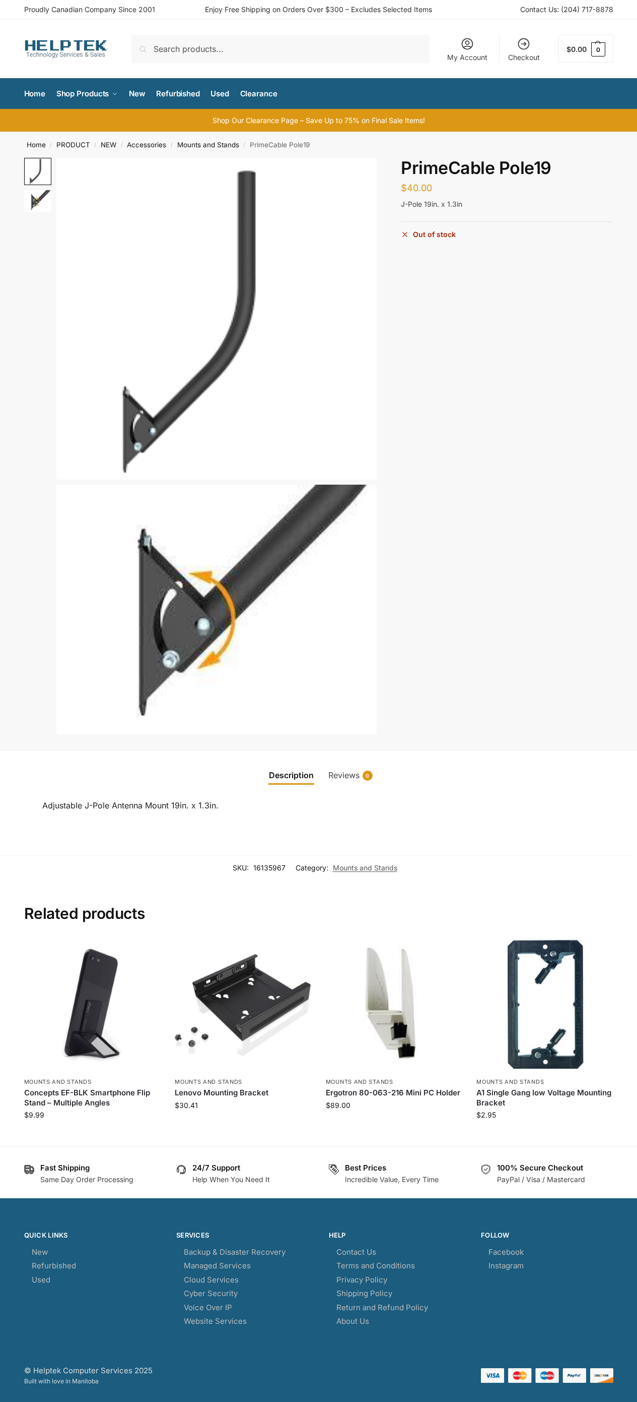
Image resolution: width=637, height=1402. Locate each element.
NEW (108, 145)
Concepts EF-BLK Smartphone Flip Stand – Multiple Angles (87, 1097)
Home (36, 145)
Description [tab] (291, 775)
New (40, 1252)
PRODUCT (73, 145)
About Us (352, 1321)
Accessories (146, 145)
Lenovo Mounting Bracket (221, 1092)
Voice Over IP (208, 1307)
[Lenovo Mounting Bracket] (243, 1005)
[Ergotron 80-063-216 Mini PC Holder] (394, 1005)
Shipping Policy (364, 1293)
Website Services (215, 1321)
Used (41, 1279)
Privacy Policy (361, 1279)
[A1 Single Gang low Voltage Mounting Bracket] (544, 1005)
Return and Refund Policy (382, 1307)
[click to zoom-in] (216, 318)
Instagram (506, 1265)
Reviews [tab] (349, 775)
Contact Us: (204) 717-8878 (566, 9)
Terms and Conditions (375, 1265)
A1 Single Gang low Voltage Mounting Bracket (543, 1097)
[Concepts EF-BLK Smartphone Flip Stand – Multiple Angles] (92, 1005)
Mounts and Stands (208, 145)
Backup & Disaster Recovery (235, 1252)
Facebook (506, 1252)
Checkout (524, 57)
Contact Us (356, 1252)
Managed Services (217, 1265)
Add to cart (92, 1136)
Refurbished (54, 1265)
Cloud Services (211, 1279)
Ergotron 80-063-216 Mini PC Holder (393, 1092)
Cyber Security (211, 1293)
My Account (467, 57)
